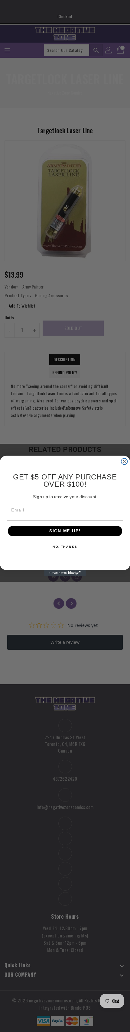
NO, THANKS (65, 547)
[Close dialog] (124, 461)
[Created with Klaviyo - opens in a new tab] (65, 573)
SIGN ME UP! (65, 531)
